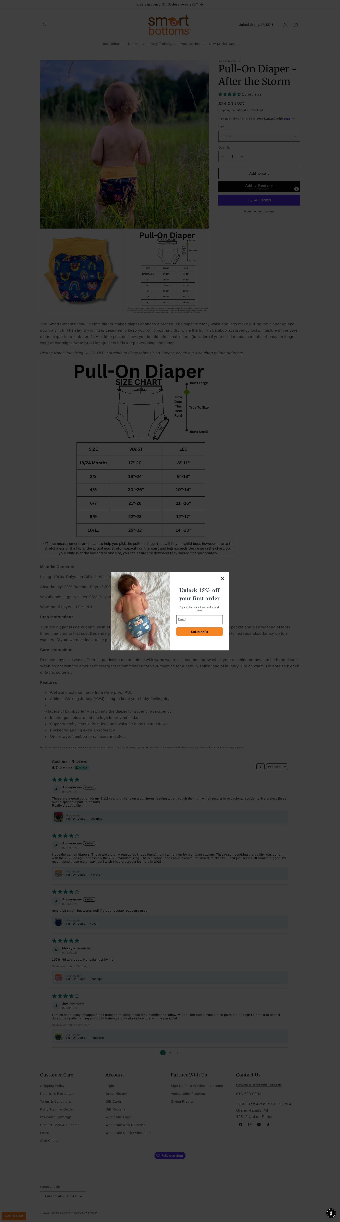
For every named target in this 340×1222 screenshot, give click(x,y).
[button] (331, 1213)
